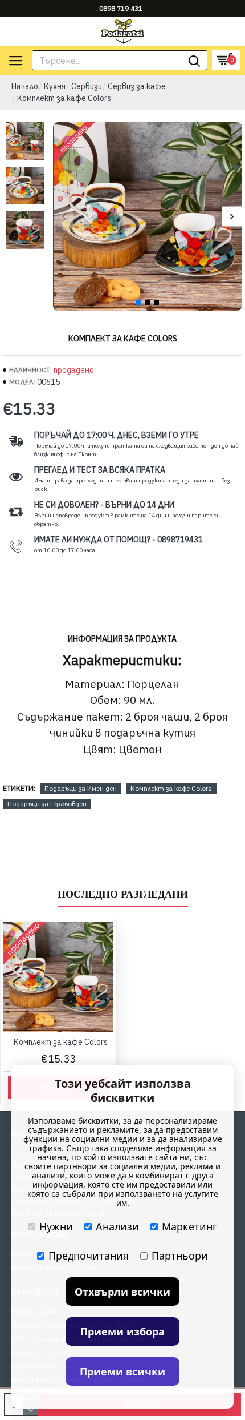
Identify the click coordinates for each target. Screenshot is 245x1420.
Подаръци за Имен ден (80, 788)
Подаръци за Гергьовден (47, 803)
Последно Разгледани (123, 894)
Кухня (55, 86)
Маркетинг (189, 1226)
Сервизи (86, 86)
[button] (64, 217)
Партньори (180, 1255)
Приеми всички (122, 1371)
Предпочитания (88, 1255)
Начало (24, 86)
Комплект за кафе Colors (171, 788)
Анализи (117, 1226)
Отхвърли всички (122, 1291)
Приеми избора (122, 1331)
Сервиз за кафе (137, 86)
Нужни (56, 1226)
